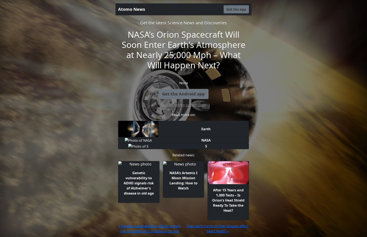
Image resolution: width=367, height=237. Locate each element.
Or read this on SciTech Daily (183, 105)
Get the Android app (183, 94)
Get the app (236, 9)
